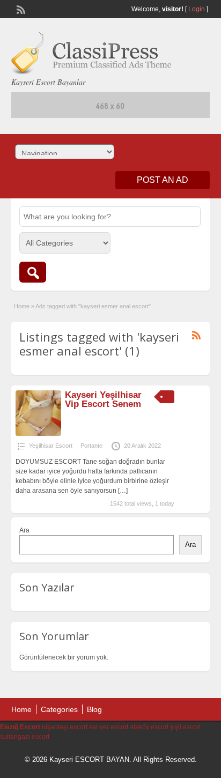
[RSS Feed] (20, 8)
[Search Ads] (32, 272)
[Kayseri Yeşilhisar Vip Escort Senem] (38, 434)
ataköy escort (149, 727)
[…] (123, 490)
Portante (91, 445)
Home (22, 306)
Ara (24, 530)
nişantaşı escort (64, 727)
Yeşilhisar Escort (50, 445)
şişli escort (185, 727)
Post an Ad (162, 179)
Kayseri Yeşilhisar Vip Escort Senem (103, 399)
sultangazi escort (24, 736)
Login (196, 9)
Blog (94, 709)
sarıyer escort (108, 727)
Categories (59, 709)
